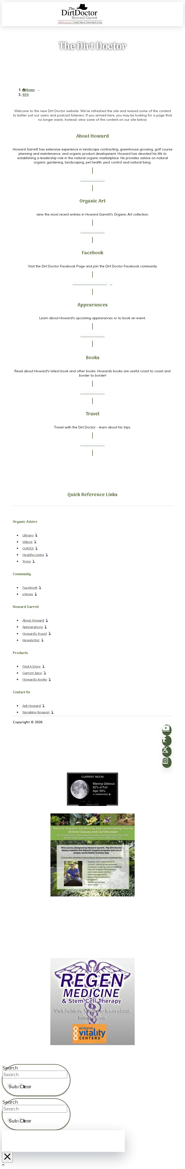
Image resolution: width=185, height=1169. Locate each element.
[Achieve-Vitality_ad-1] (92, 1044)
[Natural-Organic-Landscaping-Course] (92, 895)
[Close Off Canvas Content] (7, 1157)
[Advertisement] (92, 928)
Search (10, 1068)
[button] (180, 14)
